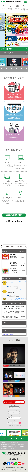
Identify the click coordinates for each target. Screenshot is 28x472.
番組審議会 (10, 446)
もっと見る (23, 251)
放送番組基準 (4, 446)
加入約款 (13, 444)
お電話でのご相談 (10, 9)
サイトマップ (11, 448)
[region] (14, 30)
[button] (14, 30)
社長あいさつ (15, 442)
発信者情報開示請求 (5, 444)
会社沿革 (8, 442)
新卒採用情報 (4, 448)
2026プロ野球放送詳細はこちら (14, 246)
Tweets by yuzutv (7, 334)
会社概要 (3, 442)
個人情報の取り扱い (21, 444)
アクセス (16, 446)
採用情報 (22, 446)
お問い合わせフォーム (17, 9)
